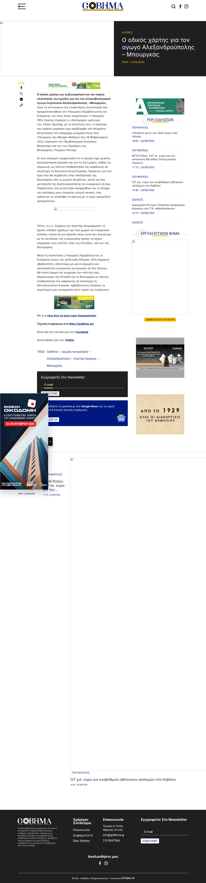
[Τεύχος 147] (160, 277)
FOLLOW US (50, 419)
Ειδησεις (137, 199)
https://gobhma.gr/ (81, 323)
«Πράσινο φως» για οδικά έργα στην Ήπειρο (155, 134)
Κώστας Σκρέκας (85, 358)
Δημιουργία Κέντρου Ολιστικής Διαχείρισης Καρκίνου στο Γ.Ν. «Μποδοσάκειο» (158, 206)
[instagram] (186, 6)
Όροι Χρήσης (81, 840)
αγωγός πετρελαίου (75, 351)
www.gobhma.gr (27, 828)
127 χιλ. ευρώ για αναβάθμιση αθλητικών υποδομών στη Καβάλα (157, 183)
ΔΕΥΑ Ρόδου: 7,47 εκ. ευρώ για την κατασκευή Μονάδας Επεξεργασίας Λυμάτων (154, 159)
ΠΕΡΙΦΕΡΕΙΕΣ (140, 127)
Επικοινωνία (81, 830)
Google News (89, 406)
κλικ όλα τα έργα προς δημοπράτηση (71, 315)
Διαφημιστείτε (83, 835)
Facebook (81, 332)
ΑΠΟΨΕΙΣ (127, 32)
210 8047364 (111, 840)
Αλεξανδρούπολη (58, 358)
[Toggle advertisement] (50, 441)
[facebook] (180, 6)
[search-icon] (174, 6)
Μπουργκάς (54, 365)
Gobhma (52, 351)
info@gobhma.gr (113, 835)
